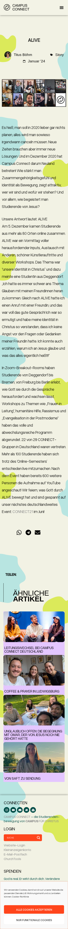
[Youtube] (13, 810)
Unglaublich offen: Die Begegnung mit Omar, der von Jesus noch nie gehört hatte (33, 734)
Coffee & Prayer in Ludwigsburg (31, 691)
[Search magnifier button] (38, 837)
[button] (61, 8)
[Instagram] (6, 810)
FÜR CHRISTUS (42, 821)
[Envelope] (20, 810)
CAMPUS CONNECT (17, 817)
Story (59, 55)
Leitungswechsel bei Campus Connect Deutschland (29, 649)
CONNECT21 (22, 511)
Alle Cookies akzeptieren (34, 909)
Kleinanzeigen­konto (17, 850)
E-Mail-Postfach (15, 854)
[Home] (26, 810)
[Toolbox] (33, 810)
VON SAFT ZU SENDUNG (22, 778)
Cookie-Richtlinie (20, 896)
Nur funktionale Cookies (34, 920)
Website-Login (14, 845)
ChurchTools (12, 859)
